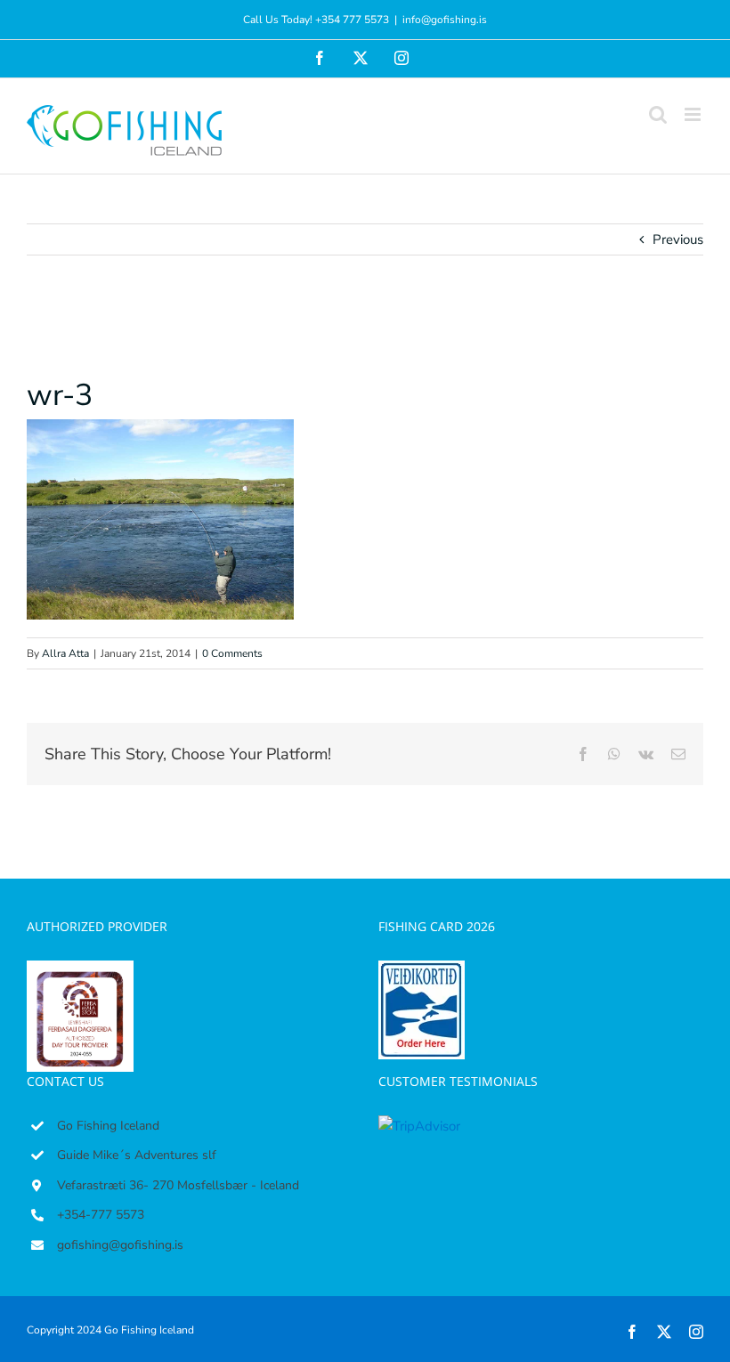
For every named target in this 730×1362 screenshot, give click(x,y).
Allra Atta (65, 653)
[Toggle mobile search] (658, 114)
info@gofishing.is (444, 19)
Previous (678, 239)
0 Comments (232, 653)
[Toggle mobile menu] (694, 114)
